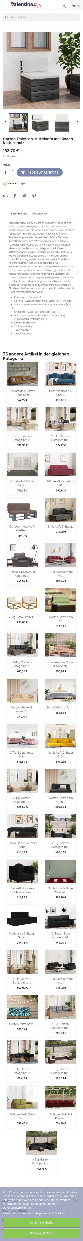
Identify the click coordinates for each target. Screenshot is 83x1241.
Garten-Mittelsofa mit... (61, 619)
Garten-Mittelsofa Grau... (61, 800)
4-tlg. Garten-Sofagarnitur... (60, 845)
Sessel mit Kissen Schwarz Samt (22, 890)
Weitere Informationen (18, 1213)
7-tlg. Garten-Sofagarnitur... (22, 1071)
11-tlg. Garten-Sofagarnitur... (60, 438)
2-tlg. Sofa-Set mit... (22, 617)
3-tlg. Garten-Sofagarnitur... (60, 1026)
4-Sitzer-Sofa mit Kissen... (61, 1116)
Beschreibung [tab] (19, 213)
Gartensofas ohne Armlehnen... (60, 664)
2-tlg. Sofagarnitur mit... (60, 573)
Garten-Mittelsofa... (22, 1024)
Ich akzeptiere (41, 1233)
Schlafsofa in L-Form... (61, 707)
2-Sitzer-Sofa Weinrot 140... (60, 483)
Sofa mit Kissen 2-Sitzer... (61, 393)
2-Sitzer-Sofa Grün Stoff (22, 1116)
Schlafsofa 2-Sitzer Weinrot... (60, 890)
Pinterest (34, 196)
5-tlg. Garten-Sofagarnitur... (22, 980)
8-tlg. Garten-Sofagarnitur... (41, 1161)
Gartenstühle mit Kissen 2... (22, 709)
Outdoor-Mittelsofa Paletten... (22, 528)
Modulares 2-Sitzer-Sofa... (22, 935)
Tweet (24, 196)
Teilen (15, 196)
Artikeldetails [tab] (39, 213)
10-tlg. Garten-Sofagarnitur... (22, 438)
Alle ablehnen (41, 1223)
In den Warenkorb (40, 172)
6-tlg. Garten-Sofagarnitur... (22, 664)
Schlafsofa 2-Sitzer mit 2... (22, 483)
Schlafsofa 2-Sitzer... (61, 526)
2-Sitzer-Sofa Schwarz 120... (61, 935)
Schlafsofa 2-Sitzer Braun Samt (22, 393)
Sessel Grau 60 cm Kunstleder (22, 573)
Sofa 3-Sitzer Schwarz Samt (22, 845)
